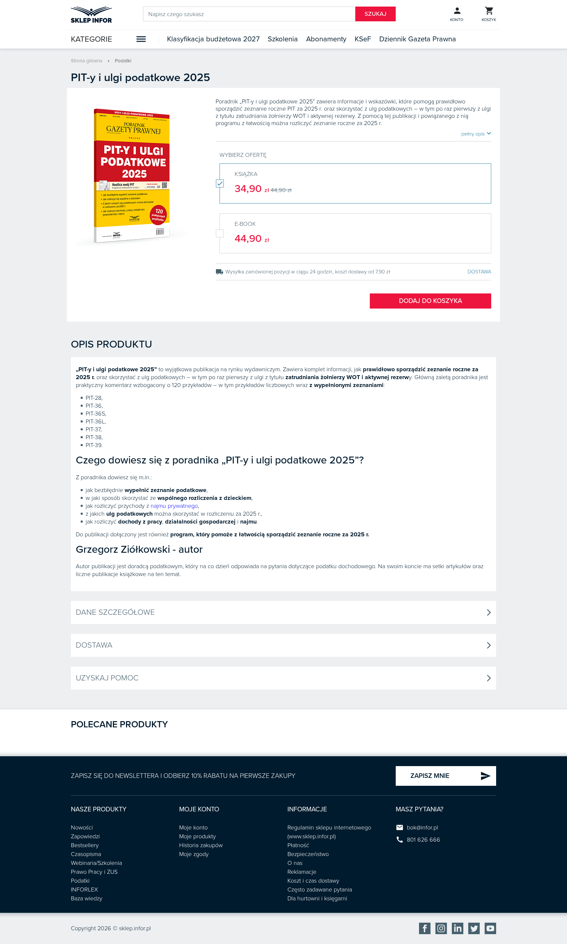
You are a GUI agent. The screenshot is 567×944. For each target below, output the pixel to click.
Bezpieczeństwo (308, 854)
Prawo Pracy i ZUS (94, 871)
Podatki (123, 61)
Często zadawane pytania (319, 889)
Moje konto (193, 827)
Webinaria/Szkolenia (96, 863)
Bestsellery (85, 845)
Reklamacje (301, 871)
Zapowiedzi (85, 836)
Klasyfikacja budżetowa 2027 (213, 39)
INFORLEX (84, 889)
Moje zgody (194, 854)
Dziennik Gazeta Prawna (417, 39)
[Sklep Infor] (91, 14)
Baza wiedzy (86, 898)
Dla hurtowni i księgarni (317, 898)
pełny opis (476, 133)
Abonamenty (326, 39)
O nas (295, 863)
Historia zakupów (201, 845)
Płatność (298, 845)
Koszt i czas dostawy (313, 880)
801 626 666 (423, 839)
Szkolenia (283, 39)
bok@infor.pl (422, 827)
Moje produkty (197, 836)
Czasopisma (86, 854)
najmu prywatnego (174, 505)
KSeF (363, 39)
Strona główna (86, 61)
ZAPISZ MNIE (450, 776)
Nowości (82, 827)
